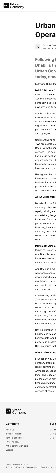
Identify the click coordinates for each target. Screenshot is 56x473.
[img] (13, 5)
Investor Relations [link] (14, 433)
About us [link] (10, 429)
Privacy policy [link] (12, 442)
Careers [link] (9, 450)
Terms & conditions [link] (15, 437)
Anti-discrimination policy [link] (17, 446)
